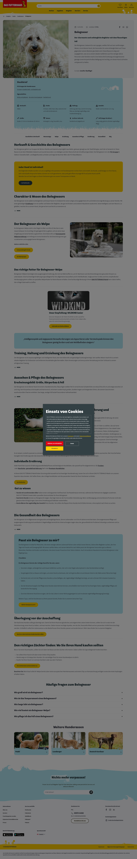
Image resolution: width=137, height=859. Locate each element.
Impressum (70, 436)
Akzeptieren (54, 448)
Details (72, 443)
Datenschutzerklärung (85, 436)
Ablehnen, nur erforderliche (55, 443)
